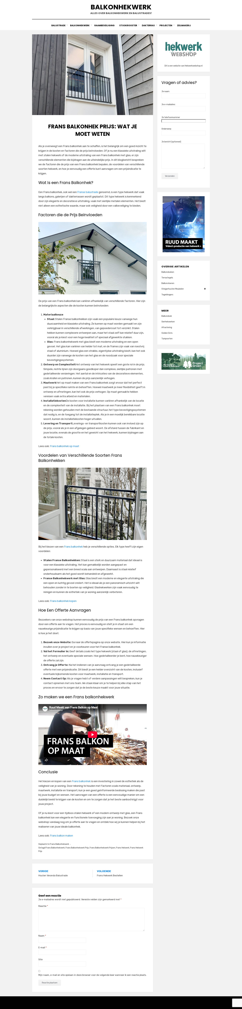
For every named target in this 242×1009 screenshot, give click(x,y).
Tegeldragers (167, 294)
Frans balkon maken (61, 835)
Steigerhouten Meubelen (172, 289)
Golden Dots (167, 333)
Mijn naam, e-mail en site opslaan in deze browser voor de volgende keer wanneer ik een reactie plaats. (92, 975)
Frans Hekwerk (122, 848)
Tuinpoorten (167, 338)
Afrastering (166, 327)
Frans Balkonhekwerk (59, 844)
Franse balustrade (87, 192)
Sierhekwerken (168, 321)
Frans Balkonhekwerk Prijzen (102, 848)
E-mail (42, 947)
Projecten (166, 25)
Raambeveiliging (104, 25)
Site (40, 959)
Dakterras (148, 25)
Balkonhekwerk (121, 7)
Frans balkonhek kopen (63, 601)
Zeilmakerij (184, 25)
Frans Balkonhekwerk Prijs (77, 848)
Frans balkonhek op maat (64, 446)
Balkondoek (166, 316)
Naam (42, 935)
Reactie (43, 906)
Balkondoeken (167, 272)
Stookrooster (128, 25)
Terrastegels (167, 277)
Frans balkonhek (73, 546)
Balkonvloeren (167, 283)
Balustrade (58, 25)
